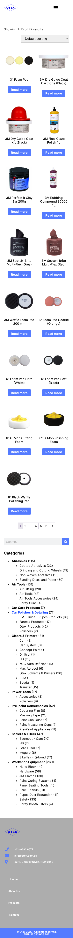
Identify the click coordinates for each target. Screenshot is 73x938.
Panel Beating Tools (33, 785)
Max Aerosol (28, 668)
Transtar (25, 687)
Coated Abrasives (32, 566)
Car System (28, 645)
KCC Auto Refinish (32, 664)
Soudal (24, 682)
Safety (24, 799)
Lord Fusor (27, 748)
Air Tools (18, 584)
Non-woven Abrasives (35, 575)
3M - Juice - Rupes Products (40, 617)
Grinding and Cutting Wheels (40, 570)
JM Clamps (27, 776)
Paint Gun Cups (30, 720)
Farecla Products (31, 622)
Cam (22, 640)
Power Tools (21, 692)
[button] (55, 7)
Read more (19, 90)
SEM (22, 678)
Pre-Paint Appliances (34, 729)
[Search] (65, 541)
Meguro (25, 753)
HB (21, 659)
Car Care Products (26, 608)
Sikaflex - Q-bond (32, 757)
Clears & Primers (24, 636)
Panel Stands (29, 790)
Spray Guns (27, 603)
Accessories (28, 696)
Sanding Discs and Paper (37, 580)
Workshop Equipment (28, 762)
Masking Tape (29, 715)
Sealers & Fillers (24, 734)
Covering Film (29, 710)
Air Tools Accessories (35, 598)
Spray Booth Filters (33, 804)
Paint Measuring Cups (35, 724)
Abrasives (19, 561)
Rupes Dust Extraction (35, 795)
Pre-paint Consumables (30, 706)
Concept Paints (30, 650)
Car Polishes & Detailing (30, 612)
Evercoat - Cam (31, 739)
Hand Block (27, 767)
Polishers (26, 631)
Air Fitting (26, 589)
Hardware (26, 771)
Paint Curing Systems (35, 781)
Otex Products (30, 626)
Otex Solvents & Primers (37, 673)
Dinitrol (24, 654)
